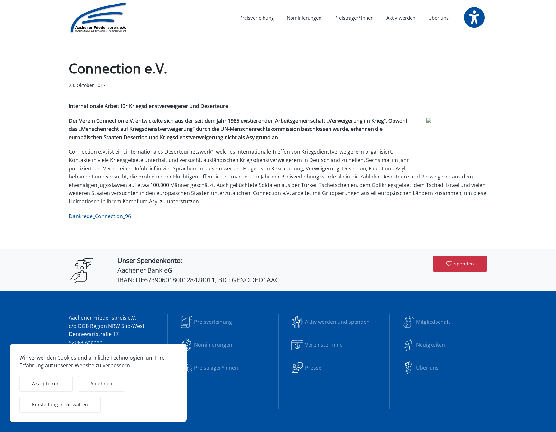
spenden (464, 264)
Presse (313, 367)
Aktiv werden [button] (400, 17)
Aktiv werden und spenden (337, 321)
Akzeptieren (46, 383)
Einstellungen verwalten (60, 404)
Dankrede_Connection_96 (100, 216)
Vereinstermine (324, 344)
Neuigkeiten (430, 344)
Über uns (427, 367)
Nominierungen (304, 17)
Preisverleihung (256, 17)
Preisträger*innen (354, 17)
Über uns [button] (438, 17)
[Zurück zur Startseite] (99, 17)
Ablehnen (101, 383)
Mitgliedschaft (433, 321)
